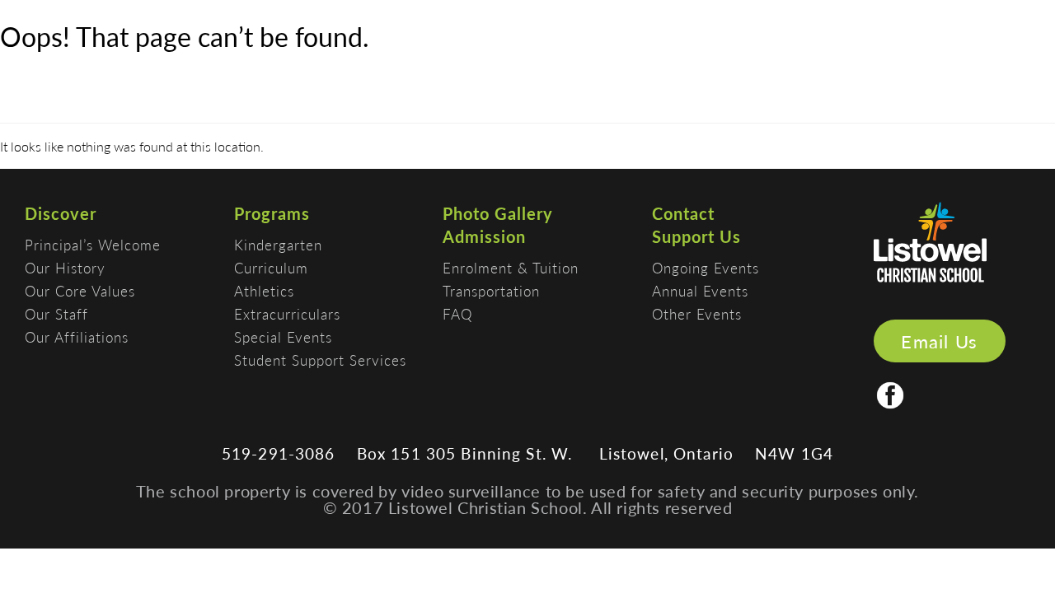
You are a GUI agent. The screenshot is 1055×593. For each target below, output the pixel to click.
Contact (683, 213)
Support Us (696, 236)
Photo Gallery (498, 213)
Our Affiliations (77, 337)
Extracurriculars (287, 314)
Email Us (939, 341)
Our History (65, 268)
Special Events (283, 337)
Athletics (264, 291)
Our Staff (56, 314)
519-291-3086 (278, 453)
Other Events (697, 314)
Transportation (491, 291)
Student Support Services (320, 360)
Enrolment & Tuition (511, 268)
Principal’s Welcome (93, 244)
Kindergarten (278, 244)
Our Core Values (80, 291)
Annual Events (700, 291)
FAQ (457, 314)
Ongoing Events (705, 268)
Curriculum (271, 268)
